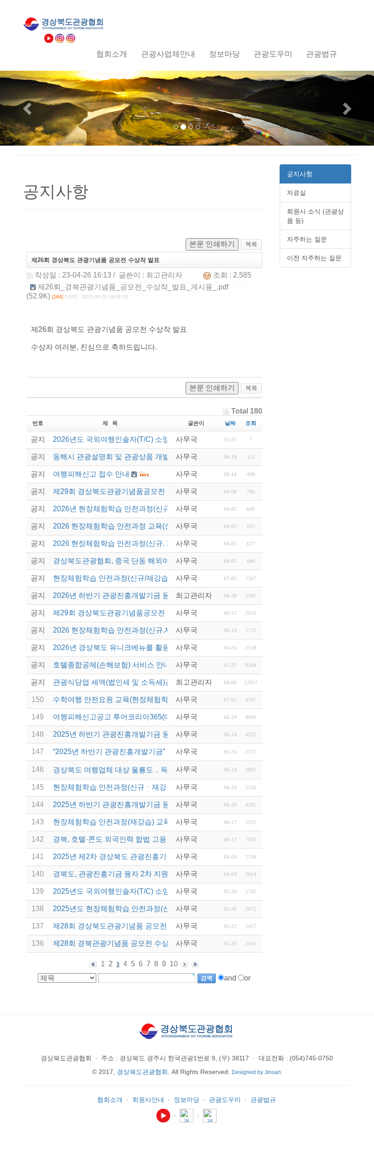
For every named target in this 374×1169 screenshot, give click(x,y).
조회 (250, 423)
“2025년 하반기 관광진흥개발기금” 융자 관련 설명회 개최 (145, 751)
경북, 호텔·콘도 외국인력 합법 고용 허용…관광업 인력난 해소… (156, 839)
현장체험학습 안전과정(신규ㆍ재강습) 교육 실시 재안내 (143, 787)
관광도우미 (225, 1099)
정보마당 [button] (224, 54)
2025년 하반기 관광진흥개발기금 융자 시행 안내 (131, 734)
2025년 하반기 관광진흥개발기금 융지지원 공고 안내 (138, 804)
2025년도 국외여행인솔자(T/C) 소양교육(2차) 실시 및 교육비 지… (159, 891)
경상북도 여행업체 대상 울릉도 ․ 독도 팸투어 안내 (134, 770)
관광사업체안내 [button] (168, 54)
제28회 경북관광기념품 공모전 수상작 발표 (122, 943)
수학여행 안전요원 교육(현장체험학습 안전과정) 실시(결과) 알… (157, 699)
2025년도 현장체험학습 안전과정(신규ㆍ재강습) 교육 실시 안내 (155, 908)
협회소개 (110, 1099)
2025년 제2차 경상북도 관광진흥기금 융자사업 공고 (137, 856)
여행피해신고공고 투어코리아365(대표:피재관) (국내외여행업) (154, 717)
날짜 (230, 423)
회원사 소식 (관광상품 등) (315, 216)
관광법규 (263, 1099)
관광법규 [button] (321, 54)
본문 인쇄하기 (212, 244)
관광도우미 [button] (273, 54)
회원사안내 (148, 1099)
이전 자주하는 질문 (314, 258)
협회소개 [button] (111, 54)
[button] (28, 108)
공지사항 (299, 174)
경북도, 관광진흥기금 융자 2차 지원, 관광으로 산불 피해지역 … (155, 874)
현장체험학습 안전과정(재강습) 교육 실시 (120, 822)
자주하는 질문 (307, 239)
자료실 (296, 192)
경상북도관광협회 (142, 1071)
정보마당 (186, 1099)
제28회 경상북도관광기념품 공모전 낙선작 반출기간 (137, 926)
